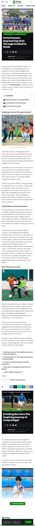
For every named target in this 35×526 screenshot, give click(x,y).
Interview (7, 410)
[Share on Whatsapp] (19, 386)
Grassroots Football (23, 32)
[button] (28, 522)
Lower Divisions (8, 34)
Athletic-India (11, 56)
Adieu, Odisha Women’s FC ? (13, 372)
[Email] (13, 52)
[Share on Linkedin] (23, 386)
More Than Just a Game (13, 106)
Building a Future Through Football (17, 100)
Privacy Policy (6, 522)
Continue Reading (17, 503)
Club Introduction (9, 32)
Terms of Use (16, 522)
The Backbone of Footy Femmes (15, 103)
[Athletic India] (17, 2)
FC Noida (12, 380)
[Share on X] (10, 52)
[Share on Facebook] (7, 52)
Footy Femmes (20, 380)
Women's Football (20, 34)
